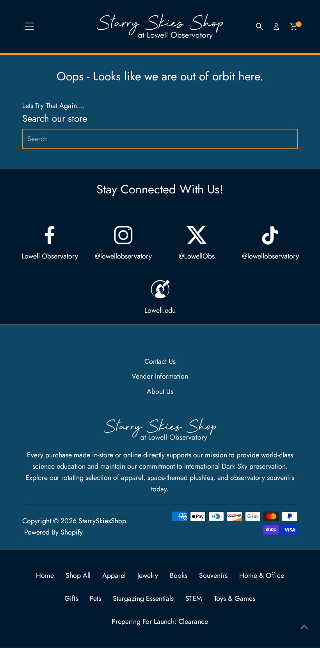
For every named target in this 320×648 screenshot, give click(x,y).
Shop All (78, 575)
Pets (95, 598)
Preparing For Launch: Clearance (160, 621)
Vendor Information (160, 376)
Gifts (71, 598)
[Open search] (259, 26)
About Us (160, 391)
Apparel (114, 575)
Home (45, 575)
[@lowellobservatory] (123, 235)
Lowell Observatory (49, 256)
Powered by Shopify (53, 532)
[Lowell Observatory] (49, 235)
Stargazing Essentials (143, 598)
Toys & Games (234, 598)
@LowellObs (197, 256)
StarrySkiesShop (102, 521)
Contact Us (160, 361)
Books (178, 575)
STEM (193, 598)
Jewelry (147, 575)
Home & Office (261, 575)
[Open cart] (294, 26)
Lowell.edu (160, 310)
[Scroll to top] (304, 626)
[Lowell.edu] (160, 289)
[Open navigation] (29, 26)
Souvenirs (213, 575)
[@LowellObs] (196, 235)
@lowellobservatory (123, 256)
